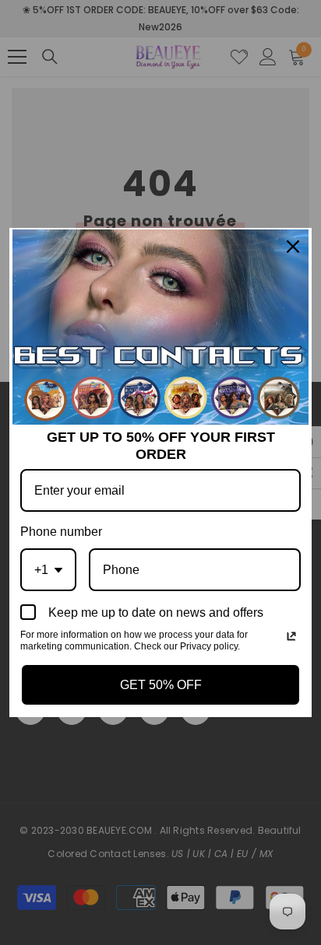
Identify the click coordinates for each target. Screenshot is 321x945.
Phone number (61, 531)
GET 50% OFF (161, 684)
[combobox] (48, 569)
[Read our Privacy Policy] (291, 636)
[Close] (293, 246)
